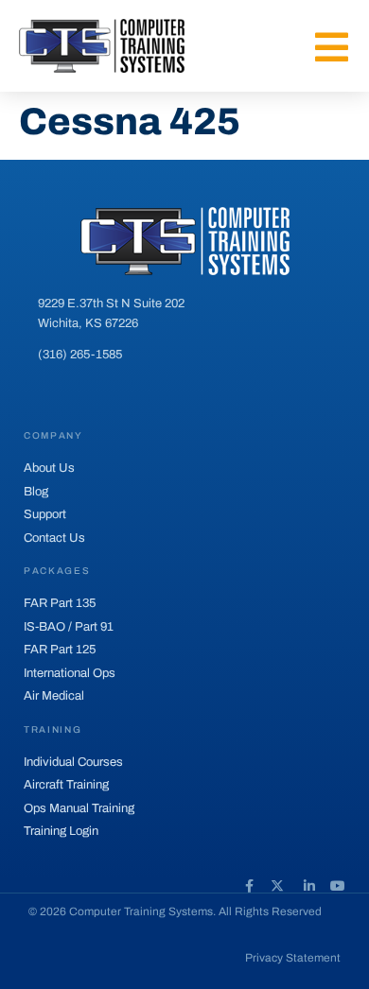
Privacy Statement (293, 957)
